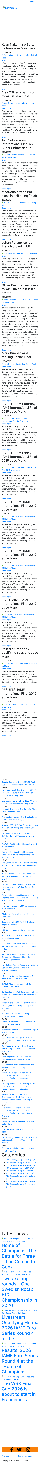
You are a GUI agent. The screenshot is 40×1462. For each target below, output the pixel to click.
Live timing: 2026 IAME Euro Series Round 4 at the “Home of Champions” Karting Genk (19, 836)
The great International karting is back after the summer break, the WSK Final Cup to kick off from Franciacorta (20, 898)
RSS (7, 1160)
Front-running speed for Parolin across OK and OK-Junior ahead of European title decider (19, 1140)
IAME (29, 1173)
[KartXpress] (10, 7)
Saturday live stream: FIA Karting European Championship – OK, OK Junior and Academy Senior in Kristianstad (20, 1086)
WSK (30, 1165)
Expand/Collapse (17, 1160)
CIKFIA (30, 1162)
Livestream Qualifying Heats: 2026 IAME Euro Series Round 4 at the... (20, 1327)
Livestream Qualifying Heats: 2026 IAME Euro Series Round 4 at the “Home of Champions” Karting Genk (19, 793)
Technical (31, 1181)
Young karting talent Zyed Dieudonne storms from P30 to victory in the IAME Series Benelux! (18, 855)
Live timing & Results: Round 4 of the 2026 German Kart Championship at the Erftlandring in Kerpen (20, 968)
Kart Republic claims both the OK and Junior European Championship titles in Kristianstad (18, 1048)
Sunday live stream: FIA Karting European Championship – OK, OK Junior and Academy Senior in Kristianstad (19, 1075)
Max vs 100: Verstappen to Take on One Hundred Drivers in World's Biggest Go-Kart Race (18, 887)
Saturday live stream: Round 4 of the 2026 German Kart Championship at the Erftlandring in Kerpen (20, 957)
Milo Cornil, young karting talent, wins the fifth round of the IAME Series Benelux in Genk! (19, 865)
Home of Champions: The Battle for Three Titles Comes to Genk (19, 1256)
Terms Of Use (7, 1456)
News (30, 1160)
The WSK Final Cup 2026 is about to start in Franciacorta (19, 1391)
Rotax (30, 1170)
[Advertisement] (20, 20)
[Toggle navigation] (35, 8)
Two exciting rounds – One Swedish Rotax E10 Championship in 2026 (19, 1292)
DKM (29, 1168)
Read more (6, 89)
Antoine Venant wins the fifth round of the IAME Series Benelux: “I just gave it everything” (19, 876)
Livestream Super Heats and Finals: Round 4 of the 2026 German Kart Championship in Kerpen (19, 946)
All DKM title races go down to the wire (18, 930)
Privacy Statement (24, 1456)
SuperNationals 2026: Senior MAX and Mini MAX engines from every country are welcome (20, 1005)
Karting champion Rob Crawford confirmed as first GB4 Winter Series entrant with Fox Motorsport (20, 995)
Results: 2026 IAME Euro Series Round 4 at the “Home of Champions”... (20, 1361)
